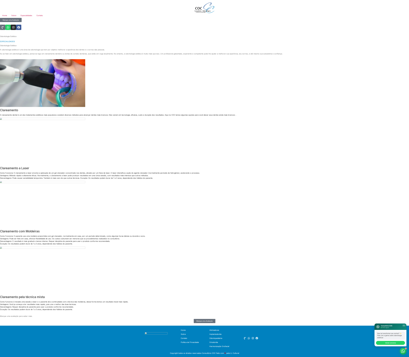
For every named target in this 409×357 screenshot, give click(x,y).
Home (4, 15)
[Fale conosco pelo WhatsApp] (403, 351)
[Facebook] (18, 27)
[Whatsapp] (8, 27)
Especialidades (26, 15)
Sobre (13, 15)
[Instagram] (13, 27)
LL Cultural (234, 353)
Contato (39, 15)
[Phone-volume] (2, 27)
